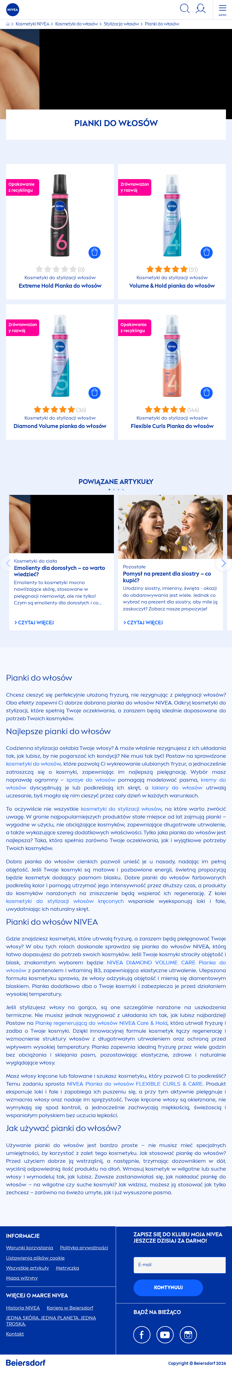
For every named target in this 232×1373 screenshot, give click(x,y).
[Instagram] (188, 1334)
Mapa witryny (22, 1278)
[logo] (12, 9)
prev (8, 563)
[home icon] (8, 24)
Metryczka (67, 1268)
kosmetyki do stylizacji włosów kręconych (65, 901)
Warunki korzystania (29, 1247)
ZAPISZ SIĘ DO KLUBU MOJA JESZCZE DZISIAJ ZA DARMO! (178, 1237)
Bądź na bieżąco (157, 1312)
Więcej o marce (37, 1296)
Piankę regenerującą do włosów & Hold (101, 1023)
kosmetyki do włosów (33, 763)
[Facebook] (141, 1334)
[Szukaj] (185, 9)
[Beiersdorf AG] (25, 1363)
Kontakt (15, 1334)
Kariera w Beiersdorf (70, 1308)
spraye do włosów (90, 779)
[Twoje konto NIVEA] (200, 9)
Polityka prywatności (84, 1247)
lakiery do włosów (177, 787)
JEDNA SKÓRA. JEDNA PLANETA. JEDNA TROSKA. (51, 1320)
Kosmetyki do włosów (77, 24)
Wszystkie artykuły (27, 1268)
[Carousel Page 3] (118, 489)
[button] (95, 253)
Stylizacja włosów (122, 24)
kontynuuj (168, 1287)
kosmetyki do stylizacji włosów (121, 809)
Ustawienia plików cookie (35, 1258)
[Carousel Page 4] (123, 489)
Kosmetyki (32, 24)
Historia (23, 1308)
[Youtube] (165, 1334)
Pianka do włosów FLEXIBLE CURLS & (134, 1083)
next (223, 563)
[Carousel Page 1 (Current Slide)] (109, 489)
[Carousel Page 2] (113, 489)
